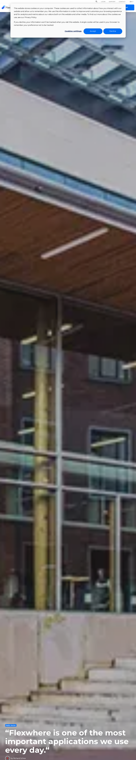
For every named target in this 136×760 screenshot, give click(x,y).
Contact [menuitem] (122, 1)
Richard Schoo (19, 758)
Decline (112, 31)
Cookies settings (73, 31)
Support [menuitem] (112, 1)
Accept (93, 31)
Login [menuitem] (103, 1)
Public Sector (11, 725)
